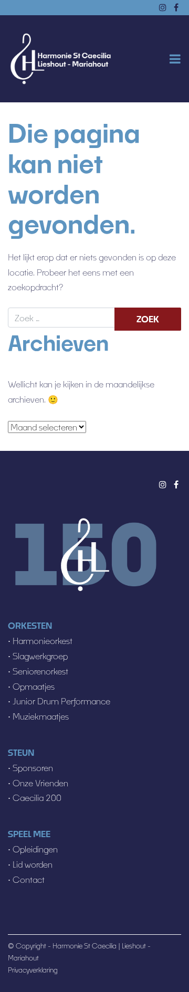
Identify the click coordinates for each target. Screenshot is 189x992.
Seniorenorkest (40, 671)
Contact (29, 879)
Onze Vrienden (40, 783)
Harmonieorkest (42, 641)
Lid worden (32, 864)
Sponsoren (33, 768)
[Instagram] (162, 484)
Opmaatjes (34, 686)
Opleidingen (35, 849)
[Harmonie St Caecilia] (60, 59)
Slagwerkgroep (40, 656)
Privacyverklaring (33, 970)
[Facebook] (176, 484)
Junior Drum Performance (61, 701)
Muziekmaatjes (39, 716)
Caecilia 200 (37, 798)
